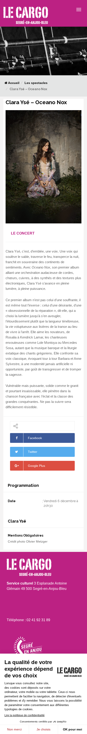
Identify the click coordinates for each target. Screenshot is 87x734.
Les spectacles (36, 83)
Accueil (13, 83)
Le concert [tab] (23, 233)
